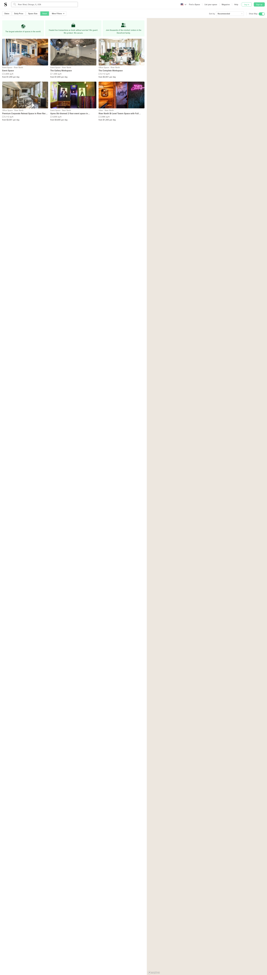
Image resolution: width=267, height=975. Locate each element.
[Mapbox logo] (154, 972)
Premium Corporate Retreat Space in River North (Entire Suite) (24, 113)
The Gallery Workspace (61, 70)
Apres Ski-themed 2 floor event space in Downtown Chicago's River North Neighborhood (72, 113)
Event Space (8, 70)
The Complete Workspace (111, 70)
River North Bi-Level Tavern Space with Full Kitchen (119, 113)
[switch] (262, 13)
